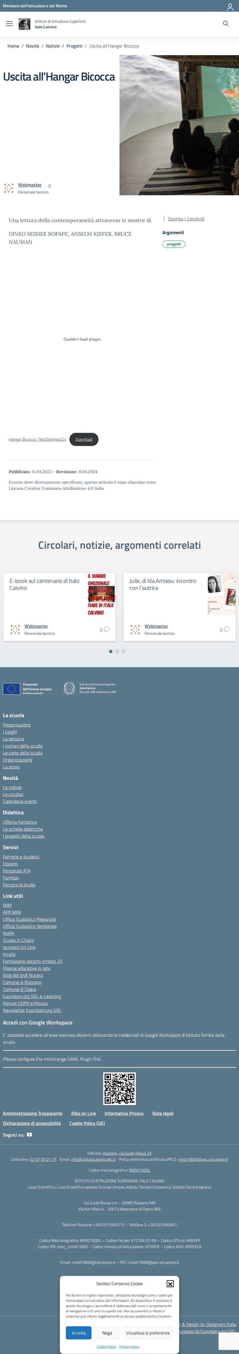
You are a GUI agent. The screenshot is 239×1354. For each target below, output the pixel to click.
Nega (107, 1332)
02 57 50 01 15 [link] (43, 1159)
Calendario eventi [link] (20, 801)
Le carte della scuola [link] (23, 752)
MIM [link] (7, 905)
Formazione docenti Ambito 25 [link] (32, 961)
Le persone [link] (13, 738)
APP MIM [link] (12, 912)
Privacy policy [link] (129, 1346)
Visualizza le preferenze (148, 1332)
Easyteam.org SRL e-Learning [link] (32, 996)
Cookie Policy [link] (106, 1346)
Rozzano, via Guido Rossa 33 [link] (127, 1153)
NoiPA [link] (9, 933)
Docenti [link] (10, 863)
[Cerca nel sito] (225, 24)
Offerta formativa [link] (20, 821)
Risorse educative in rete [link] (26, 968)
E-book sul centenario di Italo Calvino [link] (44, 584)
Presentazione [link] (17, 724)
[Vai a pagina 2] (117, 651)
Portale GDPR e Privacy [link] (25, 1003)
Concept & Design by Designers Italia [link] (200, 1324)
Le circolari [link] (13, 794)
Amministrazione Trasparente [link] (32, 1113)
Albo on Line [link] (83, 1113)
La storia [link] (11, 766)
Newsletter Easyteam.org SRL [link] (32, 1010)
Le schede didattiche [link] (23, 828)
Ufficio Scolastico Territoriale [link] (30, 926)
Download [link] (83, 439)
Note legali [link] (163, 1113)
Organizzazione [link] (17, 759)
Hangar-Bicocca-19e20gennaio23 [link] (37, 439)
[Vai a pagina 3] (123, 651)
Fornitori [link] (11, 877)
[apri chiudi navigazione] (9, 24)
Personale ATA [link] (17, 870)
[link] (35, 6)
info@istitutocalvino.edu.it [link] (93, 1159)
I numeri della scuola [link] (23, 745)
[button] (170, 1284)
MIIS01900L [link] (139, 1170)
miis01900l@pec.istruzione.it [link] (203, 1159)
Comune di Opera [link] (19, 989)
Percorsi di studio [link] (19, 884)
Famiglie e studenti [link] (21, 856)
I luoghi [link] (10, 731)
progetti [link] (174, 244)
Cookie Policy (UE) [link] (87, 1123)
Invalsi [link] (9, 954)
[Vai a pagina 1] (111, 651)
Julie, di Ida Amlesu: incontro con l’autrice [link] (162, 584)
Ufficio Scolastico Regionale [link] (29, 919)
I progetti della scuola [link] (23, 835)
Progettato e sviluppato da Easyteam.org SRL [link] (192, 1331)
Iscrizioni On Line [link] (19, 947)
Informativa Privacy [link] (124, 1113)
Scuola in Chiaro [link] (18, 940)
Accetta (79, 1332)
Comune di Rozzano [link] (22, 982)
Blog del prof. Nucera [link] (23, 975)
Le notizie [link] (12, 787)
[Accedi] (230, 6)
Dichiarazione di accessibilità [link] (32, 1123)
